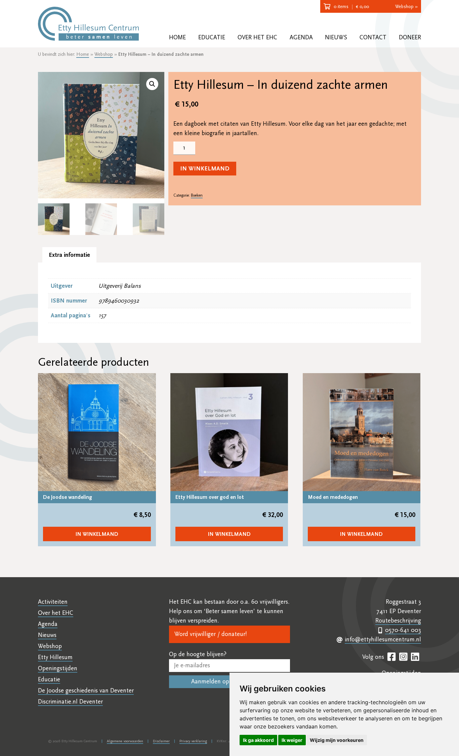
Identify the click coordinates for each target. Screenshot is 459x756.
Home (177, 37)
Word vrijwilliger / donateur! (210, 634)
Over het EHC (257, 37)
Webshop (103, 54)
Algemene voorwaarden (125, 741)
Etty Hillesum (55, 657)
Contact (373, 37)
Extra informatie (69, 254)
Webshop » (406, 6)
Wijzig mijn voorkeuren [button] (337, 740)
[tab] (69, 255)
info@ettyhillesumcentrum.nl (383, 639)
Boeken (197, 195)
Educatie (211, 37)
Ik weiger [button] (292, 740)
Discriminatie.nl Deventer (70, 701)
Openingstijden (57, 668)
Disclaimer (161, 741)
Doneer (410, 37)
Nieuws (336, 37)
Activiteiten (53, 601)
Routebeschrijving (398, 620)
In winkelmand (205, 168)
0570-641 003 (403, 630)
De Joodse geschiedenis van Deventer (86, 690)
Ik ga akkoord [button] (258, 740)
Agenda (301, 37)
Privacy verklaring (193, 741)
